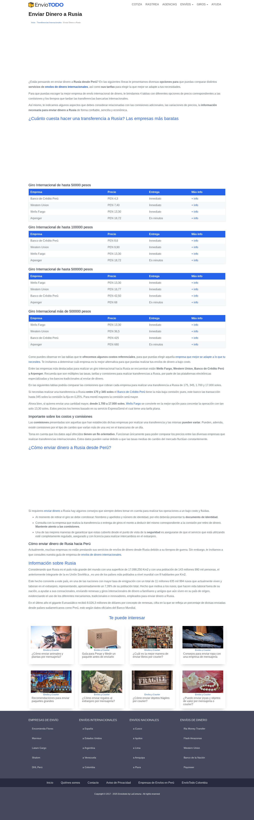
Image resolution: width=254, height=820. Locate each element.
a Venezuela (89, 757)
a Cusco (137, 728)
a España (88, 728)
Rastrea (152, 4)
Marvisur (36, 738)
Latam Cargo (39, 748)
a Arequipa (139, 757)
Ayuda (216, 4)
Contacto (93, 782)
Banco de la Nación (194, 757)
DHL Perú (37, 767)
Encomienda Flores (42, 728)
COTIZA (137, 4)
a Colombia (89, 767)
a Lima (136, 748)
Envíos (186, 4)
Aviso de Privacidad (118, 782)
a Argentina (89, 748)
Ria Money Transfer (194, 728)
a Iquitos (137, 738)
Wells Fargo (133, 403)
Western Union (192, 748)
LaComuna (136, 794)
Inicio (33, 22)
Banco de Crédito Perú (131, 391)
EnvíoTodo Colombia (195, 782)
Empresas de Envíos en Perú (156, 782)
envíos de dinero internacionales (66, 86)
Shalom (36, 757)
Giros (201, 4)
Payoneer (189, 767)
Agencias (169, 4)
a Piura (137, 767)
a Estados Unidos (92, 738)
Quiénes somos (70, 782)
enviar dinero (52, 510)
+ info (194, 198)
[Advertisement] (127, 50)
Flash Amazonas (193, 738)
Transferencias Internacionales (49, 22)
